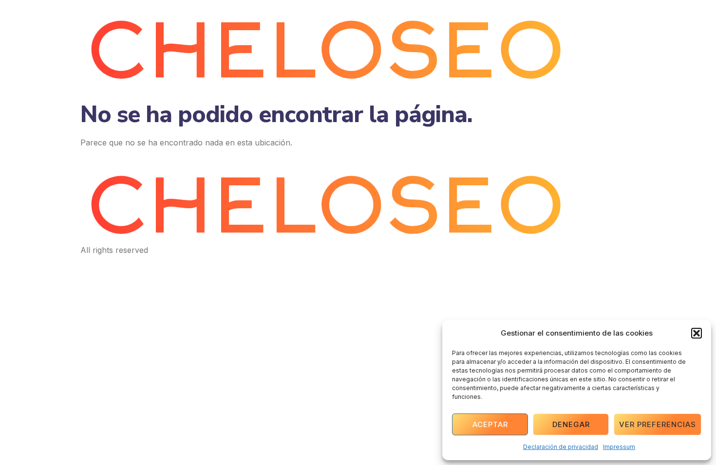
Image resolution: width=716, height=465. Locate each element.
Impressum (619, 446)
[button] (696, 333)
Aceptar (490, 424)
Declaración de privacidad (560, 446)
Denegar (571, 424)
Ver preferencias (657, 424)
